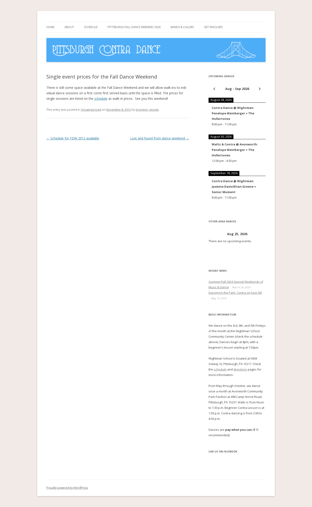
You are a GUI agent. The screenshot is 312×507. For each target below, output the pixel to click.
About (69, 27)
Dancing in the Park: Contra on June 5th (235, 293)
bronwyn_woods (147, 110)
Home (50, 27)
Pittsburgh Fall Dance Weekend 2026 (134, 27)
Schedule (91, 27)
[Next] (260, 89)
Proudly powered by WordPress (67, 488)
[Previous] (214, 89)
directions (240, 369)
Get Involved (213, 27)
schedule (100, 98)
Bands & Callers (182, 27)
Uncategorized (91, 110)
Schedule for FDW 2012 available (72, 138)
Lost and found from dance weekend (159, 138)
